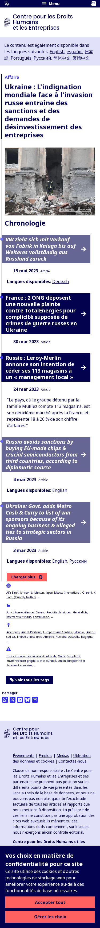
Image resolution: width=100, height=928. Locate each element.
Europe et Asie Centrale (58, 632)
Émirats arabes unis (29, 637)
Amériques (12, 632)
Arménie (48, 637)
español (75, 52)
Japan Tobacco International (63, 592)
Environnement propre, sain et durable (31, 661)
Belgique (86, 637)
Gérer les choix (50, 917)
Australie (73, 637)
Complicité (73, 656)
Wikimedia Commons (75, 210)
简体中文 (61, 58)
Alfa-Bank (12, 592)
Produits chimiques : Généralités (67, 612)
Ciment (40, 612)
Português (21, 58)
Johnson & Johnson (32, 592)
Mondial (79, 632)
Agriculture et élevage (20, 612)
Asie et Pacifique (31, 632)
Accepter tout (50, 902)
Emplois (45, 755)
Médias (63, 755)
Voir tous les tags (32, 679)
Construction (41, 617)
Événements (23, 755)
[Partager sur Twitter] (12, 700)
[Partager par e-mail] (35, 700)
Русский (42, 58)
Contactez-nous (72, 761)
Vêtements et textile (18, 617)
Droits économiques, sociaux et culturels (31, 656)
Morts (61, 656)
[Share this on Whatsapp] (5, 700)
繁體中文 (81, 58)
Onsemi (87, 592)
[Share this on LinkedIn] (20, 700)
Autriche (61, 637)
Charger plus (23, 577)
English (57, 52)
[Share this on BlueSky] (27, 700)
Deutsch (60, 281)
